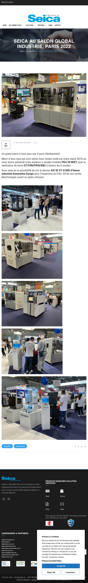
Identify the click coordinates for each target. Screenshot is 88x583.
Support (45, 8)
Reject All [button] (51, 572)
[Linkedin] (9, 499)
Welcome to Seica (7, 2)
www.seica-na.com (8, 544)
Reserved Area (24, 8)
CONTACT (58, 25)
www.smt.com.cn (7, 550)
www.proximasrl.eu (8, 540)
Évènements (20, 446)
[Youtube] (4, 499)
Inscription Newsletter (58, 8)
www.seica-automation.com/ (11, 548)
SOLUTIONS (29, 25)
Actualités (30, 51)
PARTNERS (41, 25)
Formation (83, 8)
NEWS (50, 25)
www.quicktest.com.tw (9, 552)
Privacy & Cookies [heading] (50, 536)
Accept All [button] (61, 566)
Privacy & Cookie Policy (51, 560)
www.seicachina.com (9, 546)
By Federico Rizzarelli (22, 142)
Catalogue (73, 8)
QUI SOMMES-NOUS (15, 25)
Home (22, 51)
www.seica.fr (6, 542)
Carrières (36, 8)
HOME (5, 25)
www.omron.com (7, 557)
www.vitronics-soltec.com (10, 555)
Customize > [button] (71, 572)
